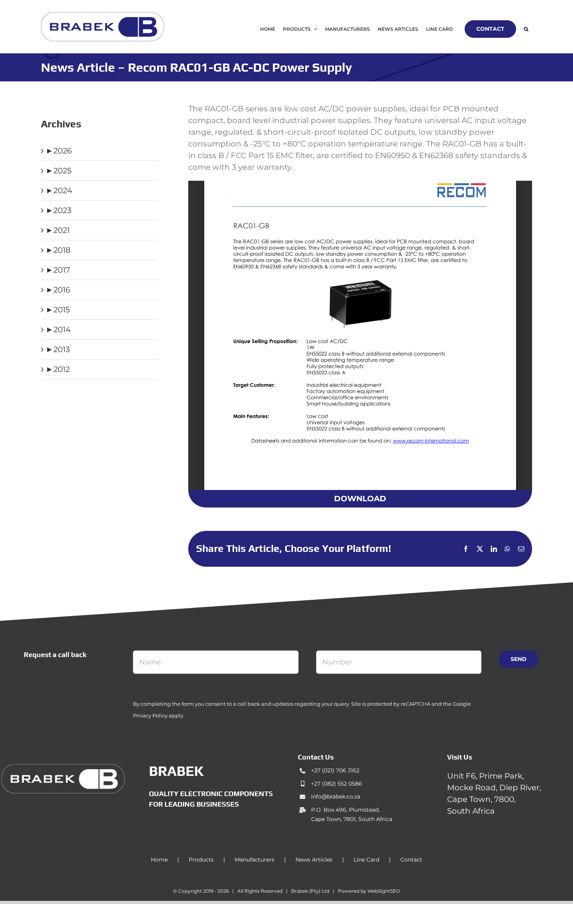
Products (201, 859)
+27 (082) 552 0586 (336, 783)
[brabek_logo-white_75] (63, 768)
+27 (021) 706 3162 (335, 770)
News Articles (313, 859)
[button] (526, 29)
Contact (411, 859)
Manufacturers (254, 859)
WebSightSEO (384, 891)
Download (360, 498)
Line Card (366, 859)
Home (159, 859)
